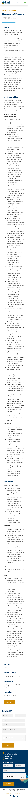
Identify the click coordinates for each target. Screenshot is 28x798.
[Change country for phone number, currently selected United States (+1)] (4, 724)
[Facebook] (10, 796)
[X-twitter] (17, 796)
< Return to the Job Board (9, 10)
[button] (17, 2)
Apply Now (9, 702)
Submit (8, 745)
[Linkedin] (14, 796)
